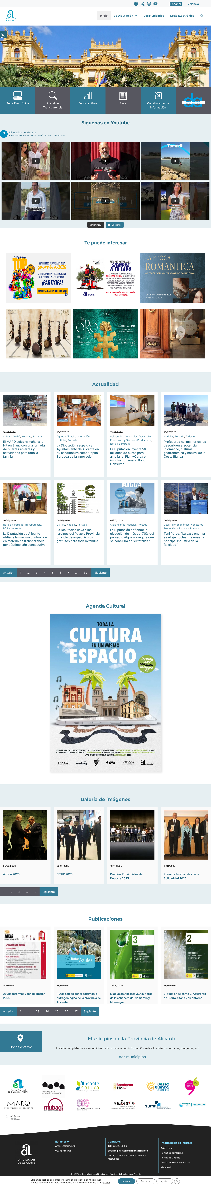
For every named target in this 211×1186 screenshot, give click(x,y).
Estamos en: (63, 1141)
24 (47, 1011)
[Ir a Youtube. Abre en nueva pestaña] (155, 4)
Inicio (104, 15)
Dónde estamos (21, 1047)
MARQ (16, 436)
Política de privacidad (172, 1152)
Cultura (7, 436)
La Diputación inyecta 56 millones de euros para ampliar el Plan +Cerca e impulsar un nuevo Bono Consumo (128, 456)
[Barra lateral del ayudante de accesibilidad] (3, 34)
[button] (201, 15)
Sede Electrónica (182, 15)
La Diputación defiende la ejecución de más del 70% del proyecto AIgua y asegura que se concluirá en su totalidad (132, 535)
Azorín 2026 (11, 874)
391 (86, 572)
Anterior (8, 572)
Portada (37, 436)
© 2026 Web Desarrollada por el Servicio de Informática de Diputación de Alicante (105, 1174)
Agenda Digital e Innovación (73, 436)
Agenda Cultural (105, 606)
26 (66, 1011)
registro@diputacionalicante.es (131, 1150)
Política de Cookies (170, 1157)
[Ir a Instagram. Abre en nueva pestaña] (149, 4)
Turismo (190, 436)
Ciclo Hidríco (117, 524)
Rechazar (146, 1181)
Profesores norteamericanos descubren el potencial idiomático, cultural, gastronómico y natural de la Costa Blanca (185, 449)
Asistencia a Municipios (123, 436)
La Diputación (123, 15)
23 (37, 1011)
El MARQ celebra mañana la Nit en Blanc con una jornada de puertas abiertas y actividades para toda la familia (24, 449)
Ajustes (164, 1181)
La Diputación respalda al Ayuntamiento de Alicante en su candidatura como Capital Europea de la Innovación (78, 451)
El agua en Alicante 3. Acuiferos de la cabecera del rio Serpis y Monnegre (131, 998)
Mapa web (166, 1167)
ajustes (106, 1182)
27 (76, 1011)
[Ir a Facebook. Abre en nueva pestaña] (136, 4)
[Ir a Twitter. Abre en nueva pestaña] (142, 4)
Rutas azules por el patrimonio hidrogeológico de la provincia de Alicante (79, 998)
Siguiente (101, 572)
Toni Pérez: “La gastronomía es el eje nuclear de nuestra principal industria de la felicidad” (184, 539)
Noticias (26, 436)
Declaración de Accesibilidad (175, 1162)
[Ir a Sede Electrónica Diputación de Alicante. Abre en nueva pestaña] (17, 100)
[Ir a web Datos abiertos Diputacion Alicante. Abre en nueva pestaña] (193, 100)
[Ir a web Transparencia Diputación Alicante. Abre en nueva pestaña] (52, 100)
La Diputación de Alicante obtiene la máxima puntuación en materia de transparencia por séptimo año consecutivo (25, 539)
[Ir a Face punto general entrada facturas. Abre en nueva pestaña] (123, 100)
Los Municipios (154, 15)
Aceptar (126, 1181)
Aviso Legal (166, 1148)
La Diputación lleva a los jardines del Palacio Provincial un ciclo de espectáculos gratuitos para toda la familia (78, 535)
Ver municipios (132, 1056)
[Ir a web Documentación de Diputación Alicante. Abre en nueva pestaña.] (88, 100)
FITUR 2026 (65, 874)
